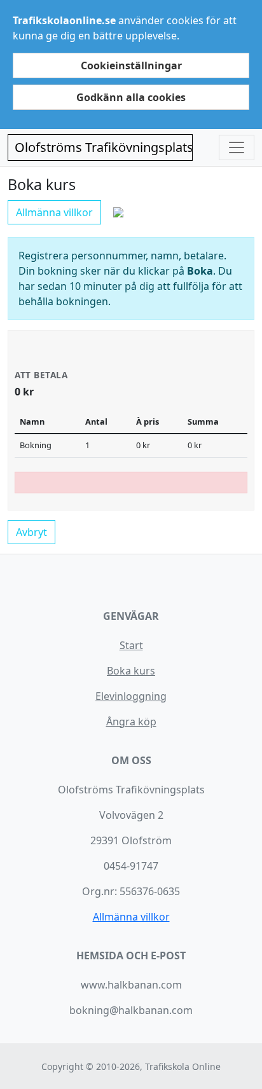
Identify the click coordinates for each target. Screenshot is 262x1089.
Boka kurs (131, 671)
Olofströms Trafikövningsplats (104, 147)
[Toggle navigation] (236, 147)
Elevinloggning (131, 696)
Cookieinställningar (131, 65)
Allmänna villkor (54, 212)
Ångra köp (131, 722)
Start (131, 645)
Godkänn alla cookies (131, 97)
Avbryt (31, 532)
